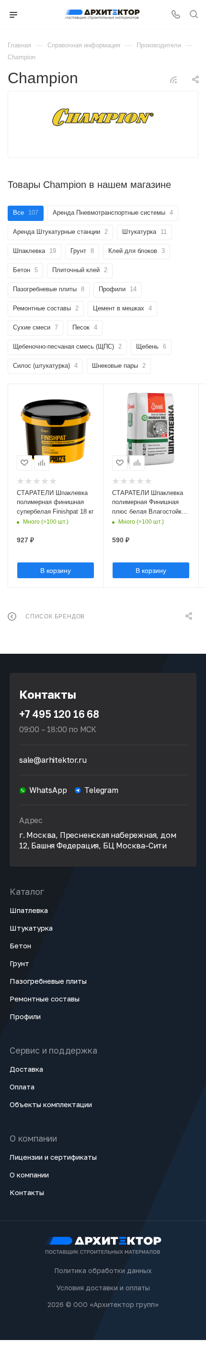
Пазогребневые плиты (48, 981)
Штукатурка (31, 927)
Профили (25, 1016)
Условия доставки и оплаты (103, 1288)
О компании (29, 1174)
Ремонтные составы (45, 998)
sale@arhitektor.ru (52, 760)
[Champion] (103, 117)
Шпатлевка (29, 910)
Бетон (20, 945)
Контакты (27, 1192)
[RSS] (173, 80)
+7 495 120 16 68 (59, 714)
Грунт (19, 963)
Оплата (22, 1086)
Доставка (26, 1069)
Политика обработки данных (103, 1270)
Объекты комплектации (51, 1104)
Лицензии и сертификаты (53, 1157)
